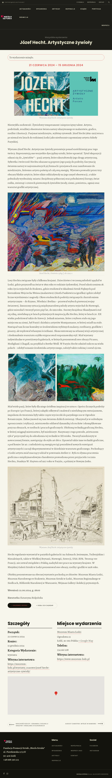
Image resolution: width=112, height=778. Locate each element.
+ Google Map (85, 640)
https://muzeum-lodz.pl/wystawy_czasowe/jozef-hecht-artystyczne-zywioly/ (28, 667)
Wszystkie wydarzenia (56, 37)
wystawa (12, 655)
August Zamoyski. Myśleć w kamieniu (80, 724)
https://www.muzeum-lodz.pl (73, 659)
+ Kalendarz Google (19, 605)
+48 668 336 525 (11, 759)
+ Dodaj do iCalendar (44, 605)
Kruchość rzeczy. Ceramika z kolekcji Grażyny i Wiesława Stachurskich (32, 725)
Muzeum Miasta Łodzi (69, 632)
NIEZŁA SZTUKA (82, 774)
